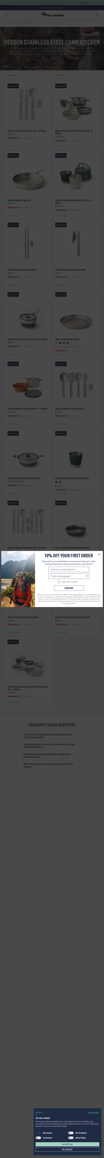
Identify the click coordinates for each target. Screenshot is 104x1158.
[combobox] (68, 576)
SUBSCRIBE (69, 588)
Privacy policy (93, 1112)
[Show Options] (86, 576)
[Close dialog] (99, 554)
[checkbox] (71, 1133)
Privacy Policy (78, 595)
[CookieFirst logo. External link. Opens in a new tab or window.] (37, 1115)
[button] (40, 1112)
